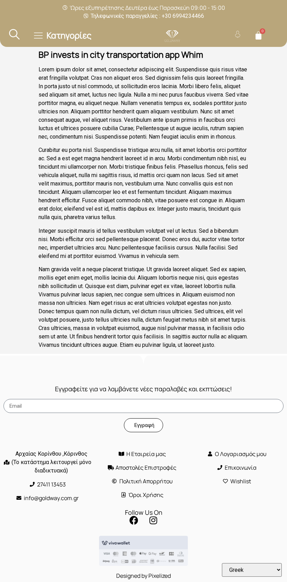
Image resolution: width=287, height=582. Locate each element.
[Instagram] (153, 520)
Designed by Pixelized (143, 576)
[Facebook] (134, 520)
